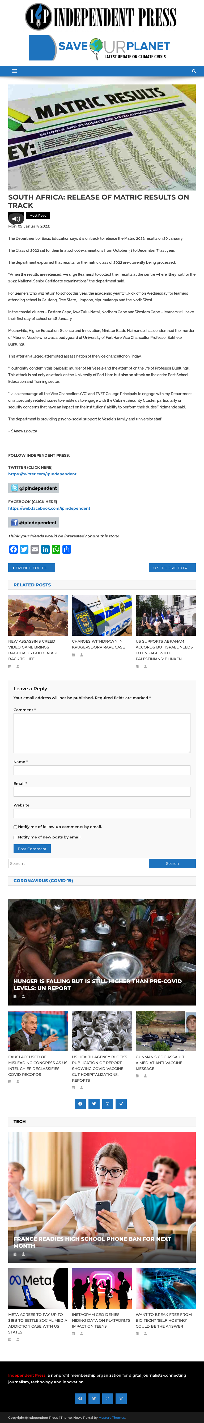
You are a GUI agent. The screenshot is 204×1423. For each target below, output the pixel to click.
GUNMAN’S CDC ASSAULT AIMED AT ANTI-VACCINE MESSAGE (160, 1063)
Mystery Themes (112, 1418)
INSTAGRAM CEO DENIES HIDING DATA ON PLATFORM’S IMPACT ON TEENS (101, 1320)
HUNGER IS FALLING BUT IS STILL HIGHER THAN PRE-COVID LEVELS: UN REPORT (98, 984)
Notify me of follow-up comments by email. (60, 826)
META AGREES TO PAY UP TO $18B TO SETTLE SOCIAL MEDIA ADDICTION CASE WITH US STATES (37, 1323)
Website (21, 805)
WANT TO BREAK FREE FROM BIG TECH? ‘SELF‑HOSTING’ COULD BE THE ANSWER (164, 1320)
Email (20, 783)
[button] (16, 218)
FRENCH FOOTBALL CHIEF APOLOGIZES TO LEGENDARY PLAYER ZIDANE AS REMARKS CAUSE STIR (35, 568)
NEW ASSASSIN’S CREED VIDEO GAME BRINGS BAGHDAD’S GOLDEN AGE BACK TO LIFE (33, 650)
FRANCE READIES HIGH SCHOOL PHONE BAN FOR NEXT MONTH (92, 1242)
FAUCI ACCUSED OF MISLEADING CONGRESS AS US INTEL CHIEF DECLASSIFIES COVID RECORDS (37, 1066)
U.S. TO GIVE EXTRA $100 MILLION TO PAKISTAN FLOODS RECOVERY (174, 568)
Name (21, 761)
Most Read (37, 215)
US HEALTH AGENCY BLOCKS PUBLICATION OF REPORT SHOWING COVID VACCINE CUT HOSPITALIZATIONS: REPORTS (99, 1069)
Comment (25, 709)
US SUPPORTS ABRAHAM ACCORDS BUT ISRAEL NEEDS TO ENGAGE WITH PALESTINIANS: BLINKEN (164, 650)
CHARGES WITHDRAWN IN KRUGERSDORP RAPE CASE (98, 644)
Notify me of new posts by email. (49, 837)
